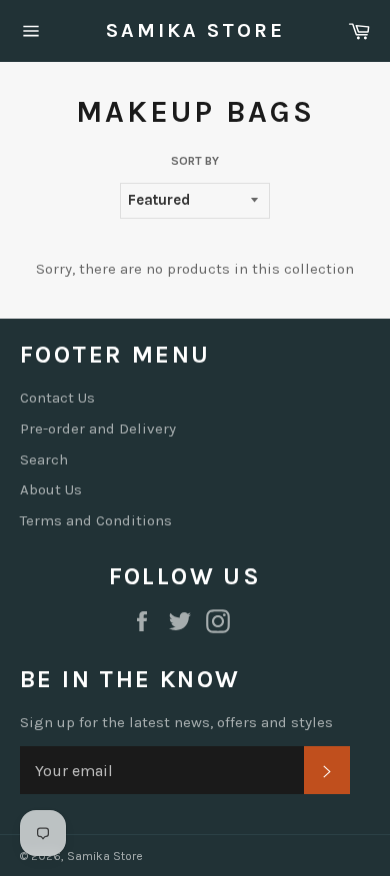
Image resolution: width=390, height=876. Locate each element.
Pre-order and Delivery (98, 429)
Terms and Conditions (96, 520)
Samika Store (195, 30)
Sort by (195, 161)
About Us (51, 489)
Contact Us (57, 398)
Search (44, 459)
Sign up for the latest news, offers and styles (176, 722)
